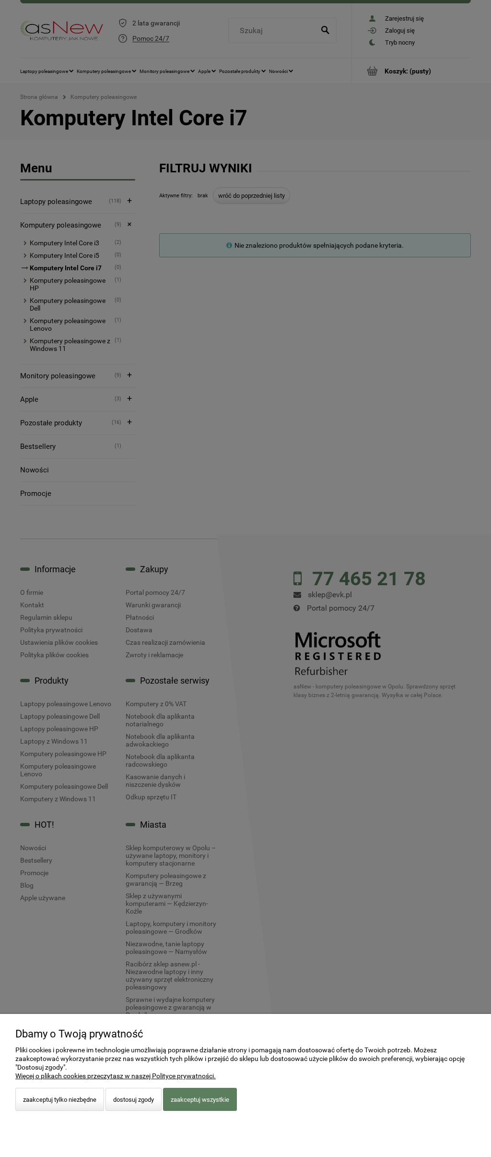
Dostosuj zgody (133, 1099)
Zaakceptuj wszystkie (200, 1099)
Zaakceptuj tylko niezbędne (59, 1099)
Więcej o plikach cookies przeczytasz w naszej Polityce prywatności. (115, 1076)
